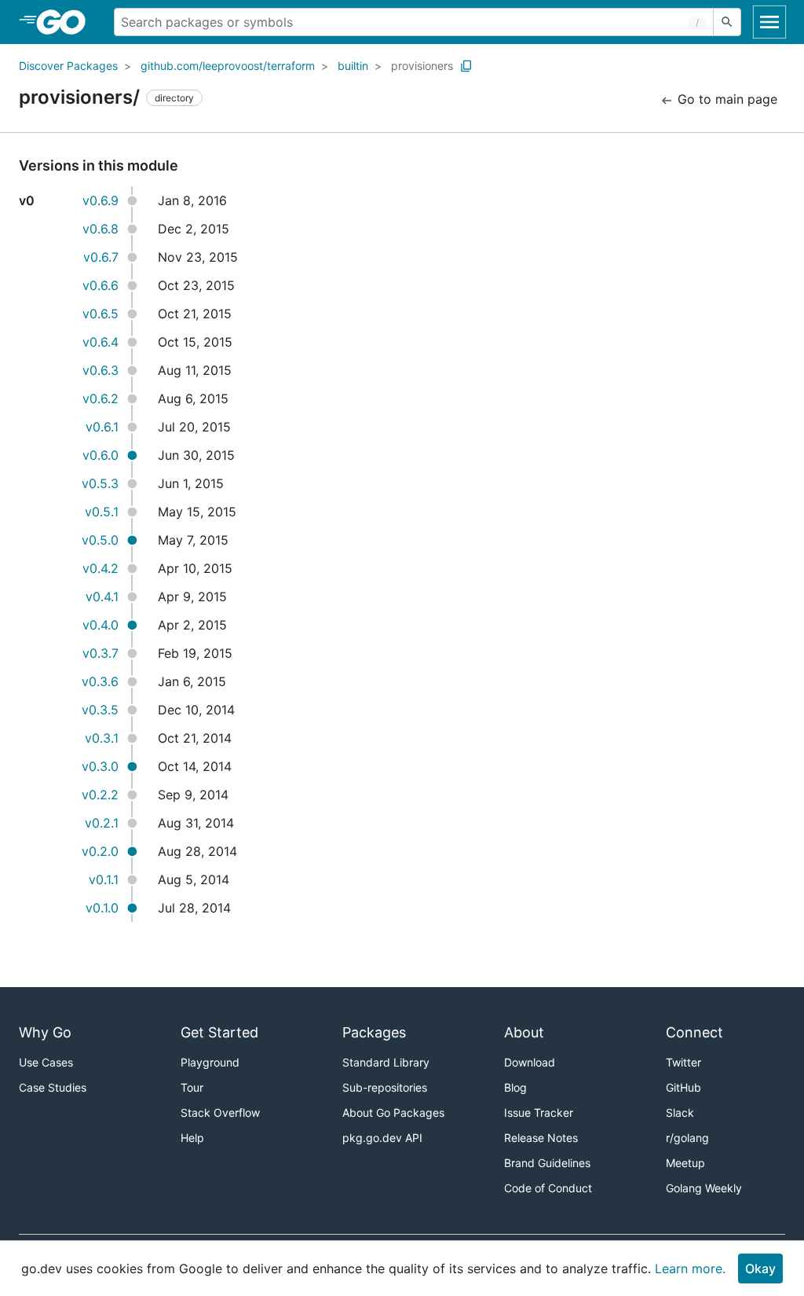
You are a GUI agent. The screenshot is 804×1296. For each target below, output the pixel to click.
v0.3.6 (100, 681)
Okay (760, 1268)
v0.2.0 (100, 851)
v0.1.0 (102, 908)
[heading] (66, 22)
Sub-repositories (384, 1087)
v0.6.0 (100, 455)
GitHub (683, 1087)
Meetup (685, 1162)
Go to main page (725, 99)
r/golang (687, 1137)
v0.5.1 (102, 512)
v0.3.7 (100, 653)
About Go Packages (393, 1112)
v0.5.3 (100, 483)
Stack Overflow (220, 1112)
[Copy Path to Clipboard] (466, 66)
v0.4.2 (100, 568)
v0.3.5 (100, 710)
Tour (192, 1087)
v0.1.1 (104, 879)
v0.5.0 (100, 540)
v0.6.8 (100, 229)
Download (529, 1062)
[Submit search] (727, 22)
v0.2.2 (100, 794)
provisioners (422, 65)
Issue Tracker (538, 1112)
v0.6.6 (100, 285)
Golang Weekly (704, 1188)
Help (192, 1137)
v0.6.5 (100, 313)
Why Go (45, 1032)
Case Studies (52, 1087)
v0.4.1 (102, 596)
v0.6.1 (102, 427)
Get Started (219, 1032)
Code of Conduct (548, 1188)
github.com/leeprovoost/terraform (228, 65)
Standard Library (385, 1062)
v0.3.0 (100, 766)
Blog (515, 1087)
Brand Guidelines (547, 1162)
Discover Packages (68, 65)
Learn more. (690, 1268)
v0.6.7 (101, 257)
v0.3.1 (102, 738)
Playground (210, 1062)
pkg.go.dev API (382, 1137)
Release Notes (541, 1137)
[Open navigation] (769, 22)
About (524, 1032)
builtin (353, 65)
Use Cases (46, 1062)
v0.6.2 (100, 398)
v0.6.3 (100, 370)
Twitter (683, 1062)
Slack (680, 1112)
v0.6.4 (100, 342)
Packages (374, 1032)
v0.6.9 (100, 200)
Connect (694, 1032)
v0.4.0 (100, 625)
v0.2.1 (102, 823)
